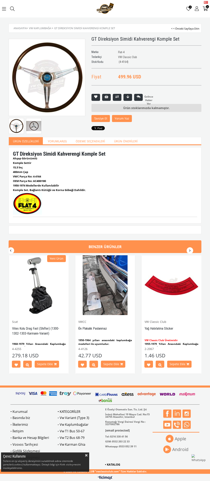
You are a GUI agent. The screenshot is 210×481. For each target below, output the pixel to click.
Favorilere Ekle (16, 364)
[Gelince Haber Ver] (138, 97)
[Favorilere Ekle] (95, 97)
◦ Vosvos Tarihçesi (24, 444)
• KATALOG (112, 464)
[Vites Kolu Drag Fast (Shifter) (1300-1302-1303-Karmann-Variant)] (39, 285)
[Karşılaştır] (117, 97)
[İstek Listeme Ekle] (106, 97)
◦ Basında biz (20, 417)
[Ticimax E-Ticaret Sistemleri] (105, 478)
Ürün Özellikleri (26, 141)
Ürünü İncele (27, 364)
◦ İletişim (17, 431)
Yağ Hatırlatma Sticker (159, 328)
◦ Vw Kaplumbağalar (73, 424)
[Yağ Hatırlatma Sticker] (171, 285)
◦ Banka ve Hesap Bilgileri (29, 437)
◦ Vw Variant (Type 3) (73, 417)
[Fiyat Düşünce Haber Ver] (127, 97)
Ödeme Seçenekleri (90, 141)
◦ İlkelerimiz (19, 424)
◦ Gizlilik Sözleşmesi (25, 451)
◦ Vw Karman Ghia (71, 444)
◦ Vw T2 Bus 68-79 (71, 437)
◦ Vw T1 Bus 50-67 (71, 431)
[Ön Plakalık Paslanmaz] (105, 285)
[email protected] (117, 430)
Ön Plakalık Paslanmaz (92, 328)
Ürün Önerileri (126, 141)
